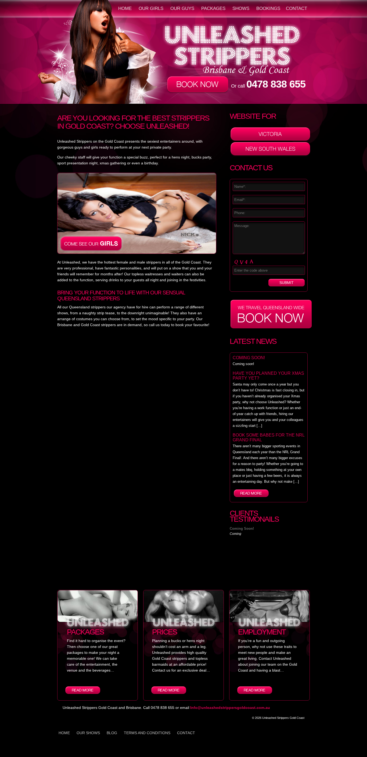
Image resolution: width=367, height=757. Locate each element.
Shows (240, 8)
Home (125, 8)
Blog (112, 733)
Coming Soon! (249, 357)
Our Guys (182, 8)
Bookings (268, 8)
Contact (296, 8)
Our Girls (151, 8)
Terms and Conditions (147, 733)
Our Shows (88, 733)
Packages (213, 8)
